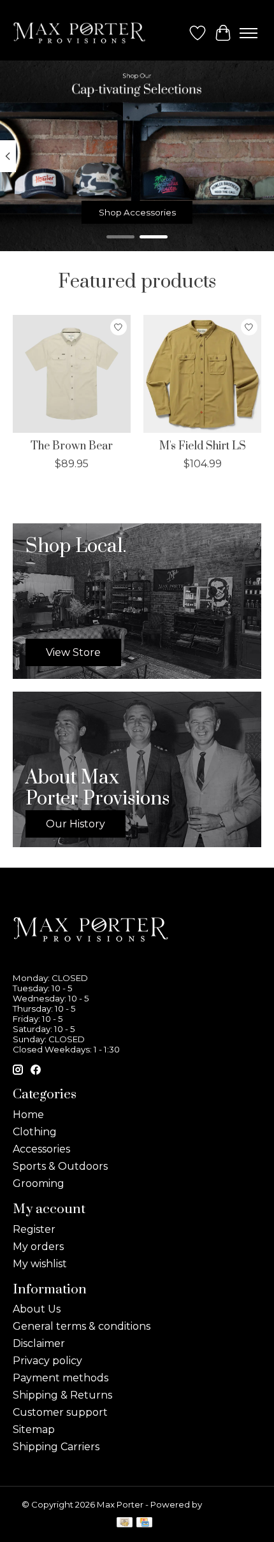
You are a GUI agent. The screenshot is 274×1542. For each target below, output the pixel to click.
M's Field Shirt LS (202, 446)
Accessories (41, 1149)
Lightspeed (228, 1504)
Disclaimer (39, 1343)
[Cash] (125, 1523)
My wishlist (40, 1264)
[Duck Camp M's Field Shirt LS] (202, 374)
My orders (38, 1246)
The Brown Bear (72, 446)
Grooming (38, 1183)
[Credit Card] (144, 1523)
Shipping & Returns (62, 1395)
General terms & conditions (81, 1326)
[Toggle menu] (248, 33)
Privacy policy (47, 1361)
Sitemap (34, 1429)
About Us (37, 1309)
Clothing (35, 1132)
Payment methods (60, 1378)
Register (34, 1229)
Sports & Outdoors (60, 1166)
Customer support (60, 1412)
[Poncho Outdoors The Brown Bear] (72, 374)
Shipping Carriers (56, 1447)
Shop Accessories (137, 212)
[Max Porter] (79, 33)
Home (28, 1115)
